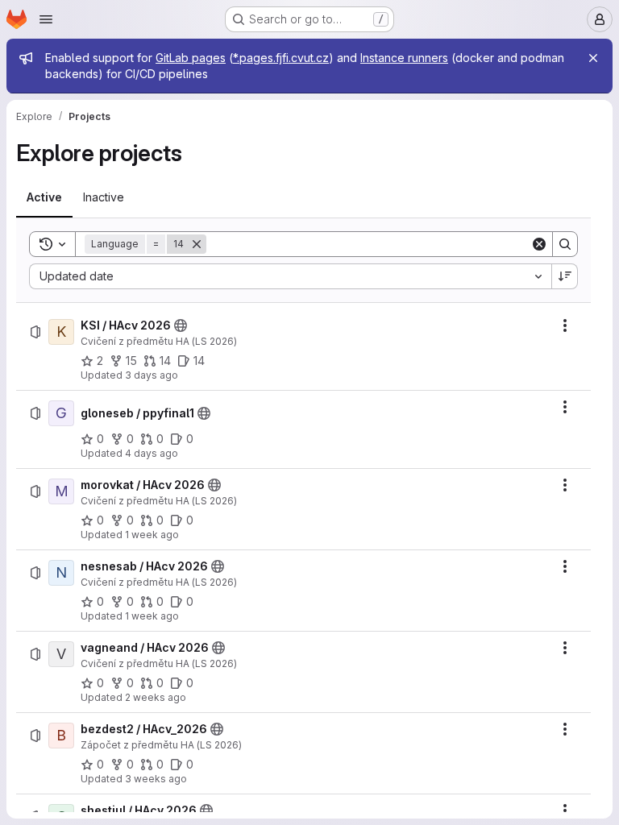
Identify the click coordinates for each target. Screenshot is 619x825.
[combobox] (290, 276)
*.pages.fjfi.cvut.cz (281, 57)
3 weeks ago (156, 779)
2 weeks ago (155, 697)
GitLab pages (191, 57)
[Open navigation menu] (46, 19)
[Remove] (196, 244)
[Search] (565, 244)
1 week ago (152, 535)
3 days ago (151, 375)
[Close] (593, 58)
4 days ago (151, 453)
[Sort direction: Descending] (565, 276)
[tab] (44, 197)
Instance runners (404, 57)
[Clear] (539, 244)
